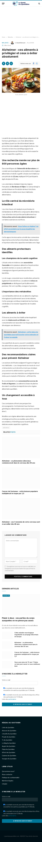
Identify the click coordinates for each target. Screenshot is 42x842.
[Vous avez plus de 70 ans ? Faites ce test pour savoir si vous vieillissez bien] (7, 664)
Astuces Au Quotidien (9, 730)
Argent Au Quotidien (8, 746)
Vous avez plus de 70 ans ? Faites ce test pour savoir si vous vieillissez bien (27, 664)
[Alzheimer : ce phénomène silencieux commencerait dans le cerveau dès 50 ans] (21, 447)
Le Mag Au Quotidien (9, 743)
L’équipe (4, 784)
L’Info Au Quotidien (8, 727)
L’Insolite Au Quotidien (9, 734)
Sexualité (6, 595)
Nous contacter (7, 774)
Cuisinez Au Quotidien (9, 755)
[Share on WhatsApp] (11, 63)
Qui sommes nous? (8, 771)
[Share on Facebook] (3, 63)
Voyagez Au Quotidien (9, 759)
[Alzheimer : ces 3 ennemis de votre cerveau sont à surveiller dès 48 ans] (21, 508)
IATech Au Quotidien (8, 752)
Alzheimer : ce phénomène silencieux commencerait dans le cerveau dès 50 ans (18, 462)
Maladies (5, 43)
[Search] (39, 3)
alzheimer (6, 427)
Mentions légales (7, 781)
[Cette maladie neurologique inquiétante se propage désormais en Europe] (7, 635)
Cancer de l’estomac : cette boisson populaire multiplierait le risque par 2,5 (20, 492)
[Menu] (3, 3)
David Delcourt (21, 43)
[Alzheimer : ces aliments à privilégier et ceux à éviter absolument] (21, 80)
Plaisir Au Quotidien (8, 749)
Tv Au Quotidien (7, 740)
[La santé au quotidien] (21, 3)
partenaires (12, 699)
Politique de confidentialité (10, 777)
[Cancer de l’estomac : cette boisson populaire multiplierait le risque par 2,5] (21, 478)
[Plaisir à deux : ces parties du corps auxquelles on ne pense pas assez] (21, 604)
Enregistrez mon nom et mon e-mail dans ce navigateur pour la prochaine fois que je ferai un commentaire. (20, 568)
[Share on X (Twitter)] (7, 63)
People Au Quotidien (8, 737)
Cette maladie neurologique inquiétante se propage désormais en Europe (26, 634)
